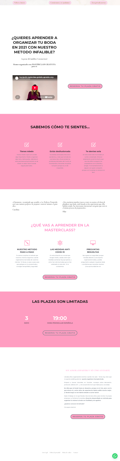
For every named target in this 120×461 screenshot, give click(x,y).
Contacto (75, 452)
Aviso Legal (45, 452)
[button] (115, 456)
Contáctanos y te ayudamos (60, 3)
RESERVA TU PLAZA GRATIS (85, 86)
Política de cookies (66, 452)
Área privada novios (99, 3)
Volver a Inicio (19, 3)
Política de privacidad (55, 452)
